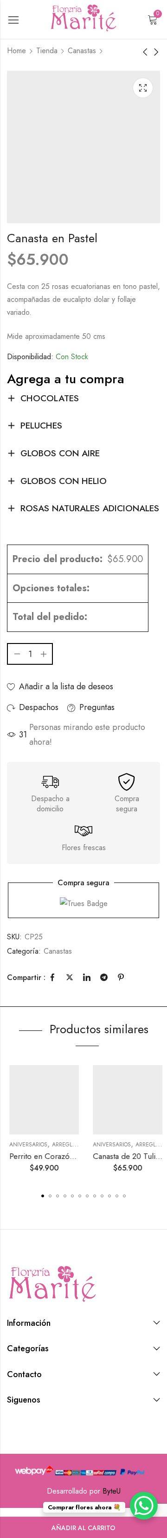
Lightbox (143, 88)
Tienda (47, 50)
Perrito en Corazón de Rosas (55, 1156)
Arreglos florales (76, 1144)
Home (16, 50)
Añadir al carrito (83, 1527)
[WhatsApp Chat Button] (144, 1506)
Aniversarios (26, 1144)
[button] (42, 1196)
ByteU (112, 1491)
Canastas (82, 50)
